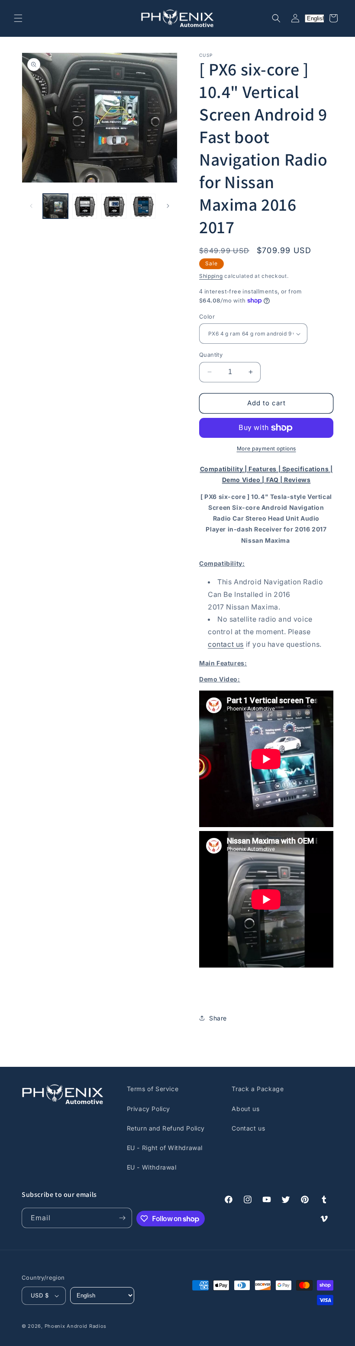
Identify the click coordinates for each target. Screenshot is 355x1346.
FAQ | (275, 479)
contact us (226, 644)
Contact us (248, 1128)
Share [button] (218, 1018)
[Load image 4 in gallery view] (143, 206)
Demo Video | (244, 479)
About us (245, 1108)
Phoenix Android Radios (75, 1326)
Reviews (297, 479)
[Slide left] (31, 205)
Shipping (211, 276)
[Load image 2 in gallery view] (84, 206)
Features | (265, 469)
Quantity (211, 354)
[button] (18, 18)
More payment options (266, 448)
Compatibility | (224, 469)
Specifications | (307, 469)
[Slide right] (168, 205)
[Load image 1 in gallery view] (55, 206)
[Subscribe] (122, 1218)
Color (207, 316)
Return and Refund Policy (166, 1128)
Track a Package (258, 1088)
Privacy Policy (148, 1108)
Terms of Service (153, 1088)
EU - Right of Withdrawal (165, 1147)
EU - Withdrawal (152, 1167)
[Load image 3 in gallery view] (113, 206)
